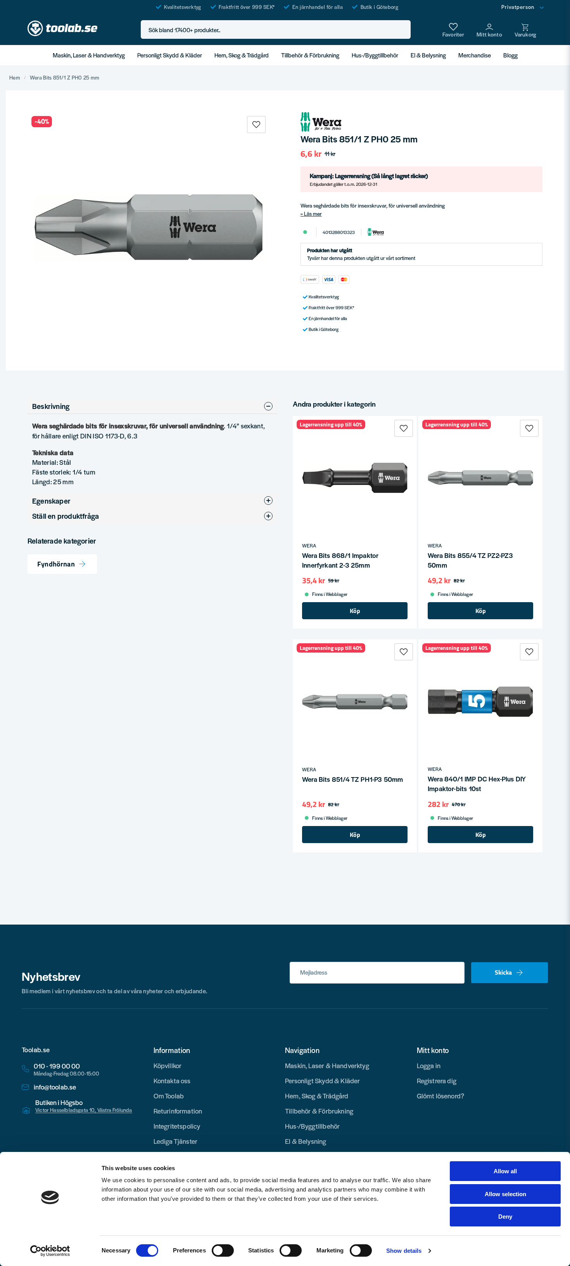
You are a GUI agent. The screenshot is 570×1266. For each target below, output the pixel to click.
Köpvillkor (168, 1065)
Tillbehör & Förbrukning (310, 55)
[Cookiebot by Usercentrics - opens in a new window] (50, 1251)
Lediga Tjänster (176, 1141)
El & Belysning (428, 55)
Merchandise (474, 55)
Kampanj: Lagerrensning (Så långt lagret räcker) (369, 179)
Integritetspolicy (177, 1126)
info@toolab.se (55, 1087)
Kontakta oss (172, 1080)
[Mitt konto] (489, 29)
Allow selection (505, 1194)
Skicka (503, 972)
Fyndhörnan (56, 564)
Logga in (428, 1065)
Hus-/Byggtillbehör (375, 55)
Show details (403, 1250)
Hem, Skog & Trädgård (241, 55)
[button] (402, 30)
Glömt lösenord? (441, 1095)
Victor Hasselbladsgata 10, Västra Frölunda (83, 1110)
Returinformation (178, 1110)
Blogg (510, 55)
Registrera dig (437, 1080)
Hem (14, 77)
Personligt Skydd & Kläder (169, 55)
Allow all (505, 1171)
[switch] (223, 1250)
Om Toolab (169, 1095)
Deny (505, 1216)
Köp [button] (355, 611)
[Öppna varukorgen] (525, 29)
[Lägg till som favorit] (453, 29)
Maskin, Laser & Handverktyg (89, 55)
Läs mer (313, 213)
